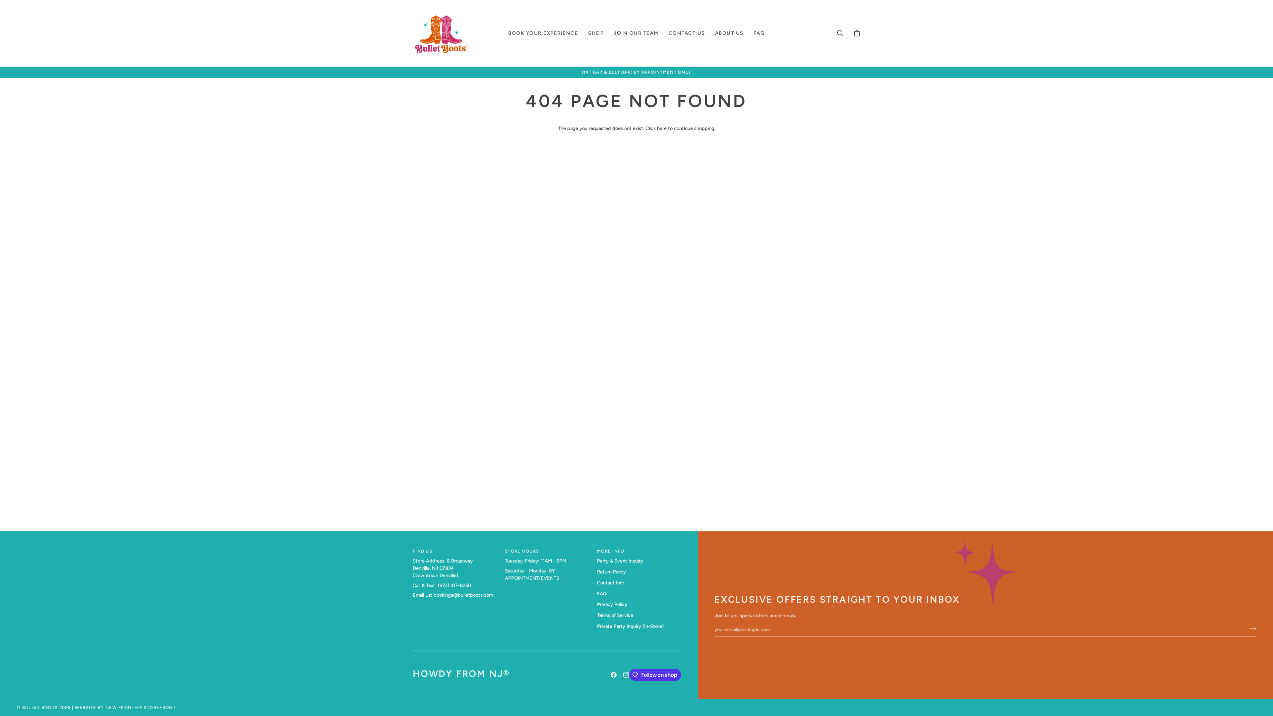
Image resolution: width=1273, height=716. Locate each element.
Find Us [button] (422, 551)
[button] (543, 33)
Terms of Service (615, 615)
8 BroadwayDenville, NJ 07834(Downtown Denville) (443, 568)
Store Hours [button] (522, 551)
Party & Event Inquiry (620, 561)
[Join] (1250, 629)
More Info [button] (611, 551)
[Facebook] (614, 675)
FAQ (602, 594)
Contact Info (610, 583)
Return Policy (611, 572)
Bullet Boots (40, 707)
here (662, 128)
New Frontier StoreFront (140, 707)
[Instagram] (626, 675)
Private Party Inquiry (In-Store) (630, 626)
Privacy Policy (612, 604)
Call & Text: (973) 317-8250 (442, 585)
